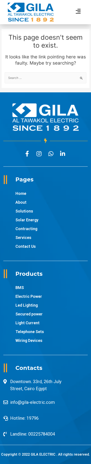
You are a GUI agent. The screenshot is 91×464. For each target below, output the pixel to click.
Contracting (26, 228)
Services (23, 237)
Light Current (27, 323)
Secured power (29, 314)
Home (20, 193)
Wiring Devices (28, 340)
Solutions (24, 211)
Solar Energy (26, 220)
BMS (19, 287)
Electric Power (28, 296)
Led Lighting (26, 305)
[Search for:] (45, 78)
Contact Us (25, 246)
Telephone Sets (29, 331)
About (21, 202)
